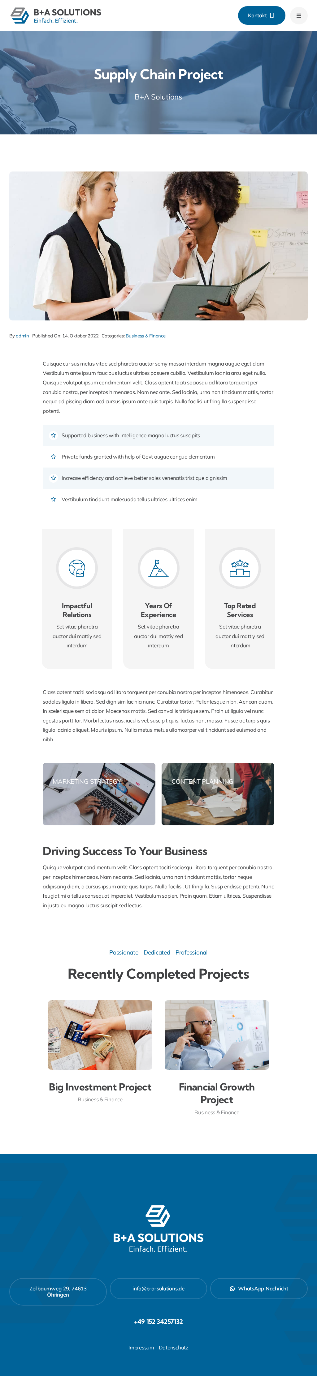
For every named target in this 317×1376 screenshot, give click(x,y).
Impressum (141, 1347)
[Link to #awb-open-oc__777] (299, 15)
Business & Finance (145, 336)
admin (22, 336)
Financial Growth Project (217, 1093)
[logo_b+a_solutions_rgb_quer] (55, 9)
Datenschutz (174, 1347)
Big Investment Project (100, 1087)
